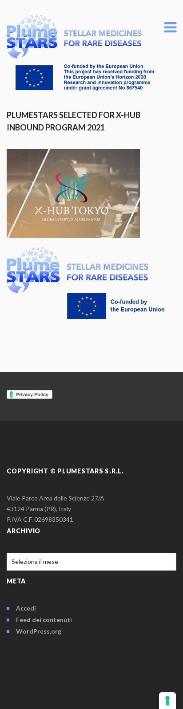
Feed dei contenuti (44, 619)
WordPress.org (38, 631)
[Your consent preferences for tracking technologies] (167, 700)
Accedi (26, 608)
